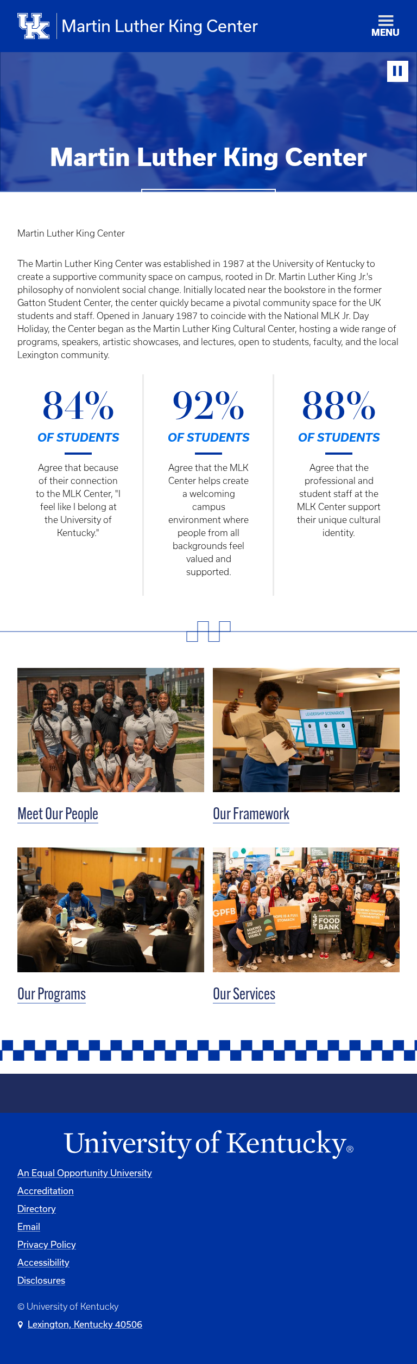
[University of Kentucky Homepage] (208, 1145)
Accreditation (45, 1190)
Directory (36, 1208)
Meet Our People (57, 815)
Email (28, 1226)
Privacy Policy (46, 1244)
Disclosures (41, 1280)
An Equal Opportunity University (84, 1173)
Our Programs (51, 995)
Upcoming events (208, 203)
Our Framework (251, 815)
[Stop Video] (397, 71)
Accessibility (43, 1262)
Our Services (244, 995)
